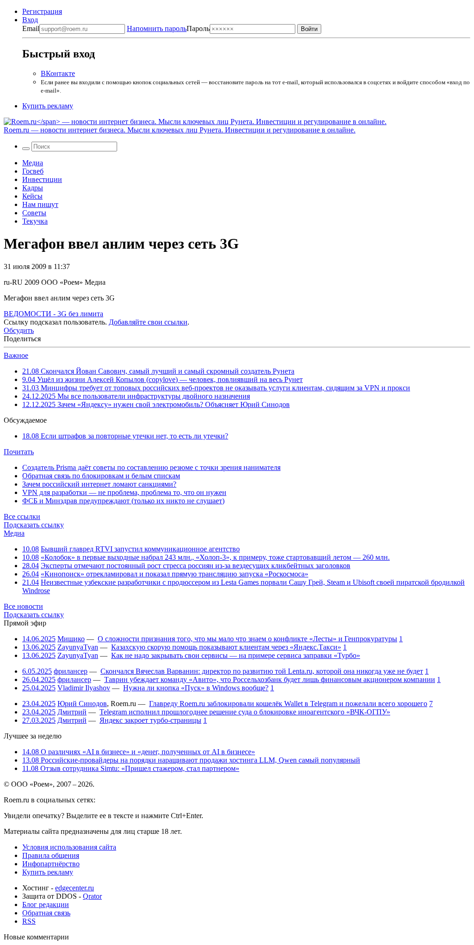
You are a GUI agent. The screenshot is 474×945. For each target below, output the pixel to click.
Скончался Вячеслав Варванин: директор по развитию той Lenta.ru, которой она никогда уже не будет (261, 671)
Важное (16, 355)
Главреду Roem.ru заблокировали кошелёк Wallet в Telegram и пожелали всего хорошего (288, 703)
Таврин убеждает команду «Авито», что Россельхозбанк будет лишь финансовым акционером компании (269, 679)
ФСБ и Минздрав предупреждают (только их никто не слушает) (123, 501)
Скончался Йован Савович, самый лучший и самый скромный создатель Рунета (158, 371)
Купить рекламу (47, 106)
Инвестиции (42, 179)
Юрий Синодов (82, 703)
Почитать (19, 452)
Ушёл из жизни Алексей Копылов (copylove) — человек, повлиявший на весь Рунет (162, 379)
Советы (34, 213)
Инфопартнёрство (51, 864)
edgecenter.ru (74, 888)
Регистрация (42, 11)
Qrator (92, 896)
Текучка (35, 221)
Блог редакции (45, 904)
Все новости (23, 606)
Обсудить (19, 330)
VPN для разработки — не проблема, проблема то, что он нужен (124, 492)
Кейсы (32, 196)
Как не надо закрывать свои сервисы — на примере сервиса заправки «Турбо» (235, 655)
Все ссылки (22, 516)
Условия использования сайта (69, 847)
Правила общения (50, 855)
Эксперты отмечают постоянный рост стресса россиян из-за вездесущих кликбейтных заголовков (195, 566)
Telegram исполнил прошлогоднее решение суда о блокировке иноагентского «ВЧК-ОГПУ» (245, 712)
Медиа (32, 163)
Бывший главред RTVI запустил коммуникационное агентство (140, 549)
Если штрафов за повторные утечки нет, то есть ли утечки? (125, 436)
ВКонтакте (58, 73)
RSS (29, 921)
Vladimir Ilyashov (83, 688)
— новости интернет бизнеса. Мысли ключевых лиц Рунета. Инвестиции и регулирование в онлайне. (180, 130)
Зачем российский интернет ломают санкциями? (99, 484)
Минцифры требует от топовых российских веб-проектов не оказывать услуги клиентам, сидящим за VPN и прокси (216, 388)
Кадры (32, 188)
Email (30, 28)
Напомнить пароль (157, 28)
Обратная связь (46, 913)
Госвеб (33, 171)
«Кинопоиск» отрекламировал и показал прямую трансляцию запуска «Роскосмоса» (174, 574)
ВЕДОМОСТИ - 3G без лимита (53, 314)
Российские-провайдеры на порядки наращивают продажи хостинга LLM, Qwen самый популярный (191, 760)
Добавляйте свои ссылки (148, 322)
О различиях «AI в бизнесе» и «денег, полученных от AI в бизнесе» (138, 752)
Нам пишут (40, 204)
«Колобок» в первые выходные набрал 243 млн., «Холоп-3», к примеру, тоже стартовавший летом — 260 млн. (215, 557)
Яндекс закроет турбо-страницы (150, 720)
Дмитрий (72, 712)
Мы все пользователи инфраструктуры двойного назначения (136, 396)
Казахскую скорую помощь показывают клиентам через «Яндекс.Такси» (226, 647)
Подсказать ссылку (34, 525)
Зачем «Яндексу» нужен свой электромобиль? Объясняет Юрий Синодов (156, 404)
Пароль (168, 28)
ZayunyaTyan (77, 647)
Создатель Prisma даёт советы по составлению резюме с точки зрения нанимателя (151, 467)
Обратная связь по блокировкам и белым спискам (101, 476)
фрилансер (70, 671)
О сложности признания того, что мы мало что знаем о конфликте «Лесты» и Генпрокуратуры (247, 639)
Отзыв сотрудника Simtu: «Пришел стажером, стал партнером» (130, 768)
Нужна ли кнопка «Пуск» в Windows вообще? (195, 688)
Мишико (71, 639)
